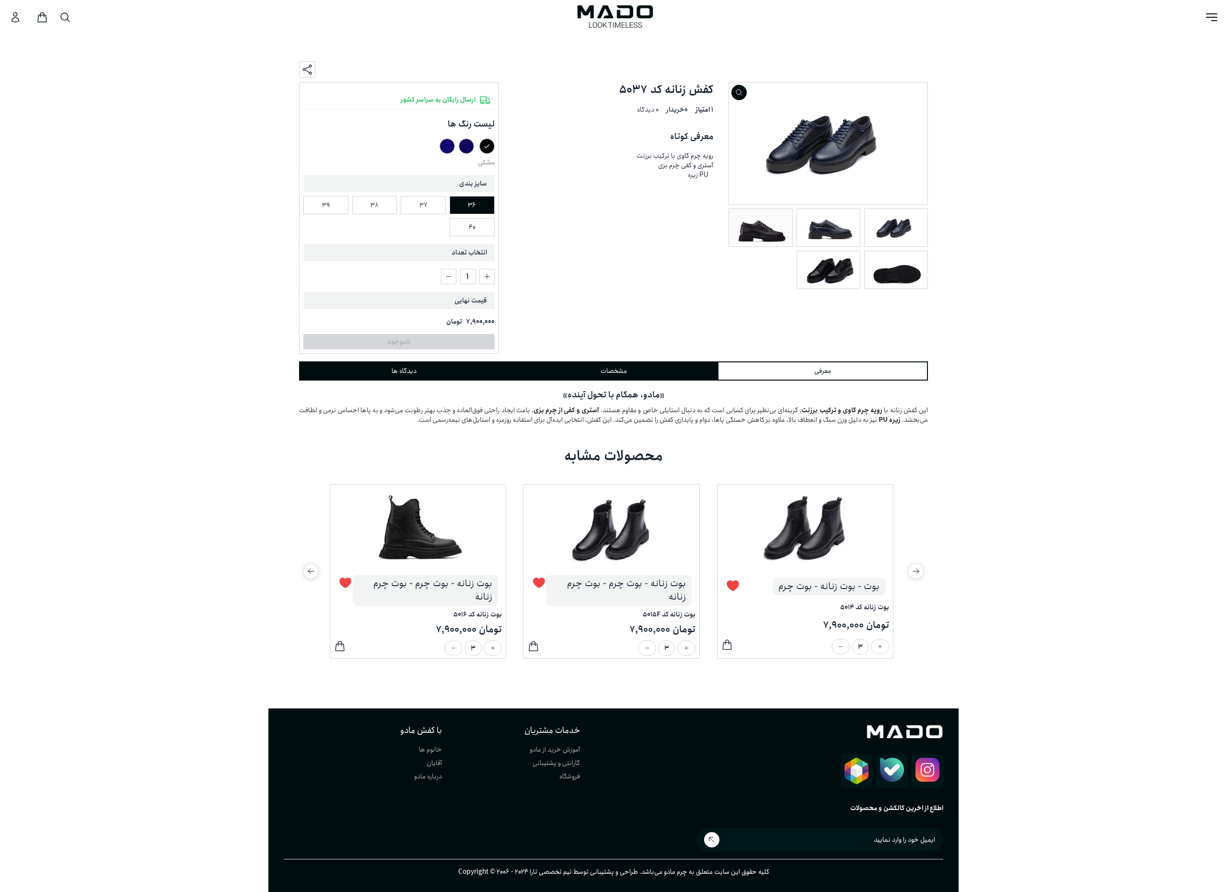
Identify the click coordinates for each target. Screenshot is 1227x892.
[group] (813, 571)
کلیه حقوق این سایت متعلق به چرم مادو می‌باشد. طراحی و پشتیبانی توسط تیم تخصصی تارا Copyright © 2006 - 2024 (613, 872)
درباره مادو (428, 776)
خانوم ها (430, 749)
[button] (916, 571)
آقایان (434, 763)
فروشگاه (569, 776)
